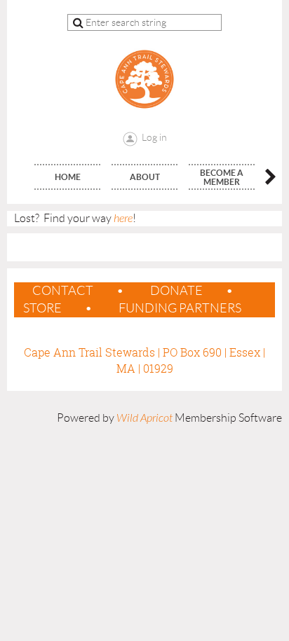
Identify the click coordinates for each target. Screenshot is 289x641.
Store (42, 308)
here (123, 218)
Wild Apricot (144, 418)
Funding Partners (180, 308)
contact (62, 291)
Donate (176, 291)
